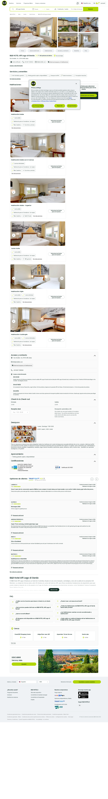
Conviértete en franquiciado (37, 697)
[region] (54, 95)
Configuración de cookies (61, 716)
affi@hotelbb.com (41, 62)
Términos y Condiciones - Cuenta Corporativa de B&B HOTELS (21, 719)
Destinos (11, 3)
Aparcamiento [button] (17, 454)
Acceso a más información (16, 65)
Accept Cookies (72, 105)
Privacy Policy (45, 101)
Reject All (59, 105)
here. (71, 98)
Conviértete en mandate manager (39, 695)
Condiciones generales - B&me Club (60, 714)
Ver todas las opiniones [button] (16, 571)
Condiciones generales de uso (13, 714)
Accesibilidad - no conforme (42, 719)
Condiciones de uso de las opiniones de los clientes (33, 716)
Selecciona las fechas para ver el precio (83, 95)
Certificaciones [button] (17, 461)
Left (13, 101)
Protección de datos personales (44, 714)
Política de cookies (50, 716)
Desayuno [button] (15, 422)
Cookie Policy (52, 101)
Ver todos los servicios (15, 79)
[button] (62, 9)
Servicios (18, 3)
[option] (37, 145)
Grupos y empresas (40, 3)
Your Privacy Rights (37, 106)
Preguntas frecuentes (12, 692)
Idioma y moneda (11, 682)
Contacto (9, 695)
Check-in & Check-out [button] (20, 399)
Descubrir (24, 664)
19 (95, 44)
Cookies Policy (36, 101)
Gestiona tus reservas (12, 697)
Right (62, 146)
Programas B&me (28, 3)
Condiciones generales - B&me (14, 716)
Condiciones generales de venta (29, 714)
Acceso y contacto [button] (19, 355)
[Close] (76, 83)
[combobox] (22, 9)
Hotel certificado (16, 62)
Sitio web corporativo (36, 692)
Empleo (32, 699)
